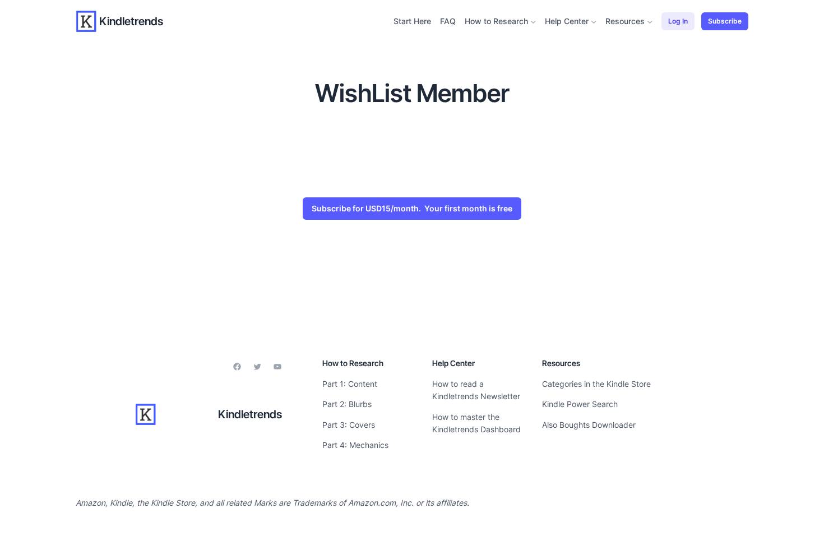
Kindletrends (131, 21)
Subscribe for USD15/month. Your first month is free (412, 208)
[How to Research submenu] (533, 22)
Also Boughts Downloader (589, 424)
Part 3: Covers (348, 424)
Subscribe (725, 21)
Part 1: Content (349, 384)
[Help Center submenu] (594, 22)
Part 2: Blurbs (347, 404)
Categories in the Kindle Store (596, 384)
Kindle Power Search (580, 404)
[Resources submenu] (650, 22)
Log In (678, 21)
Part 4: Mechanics (355, 445)
